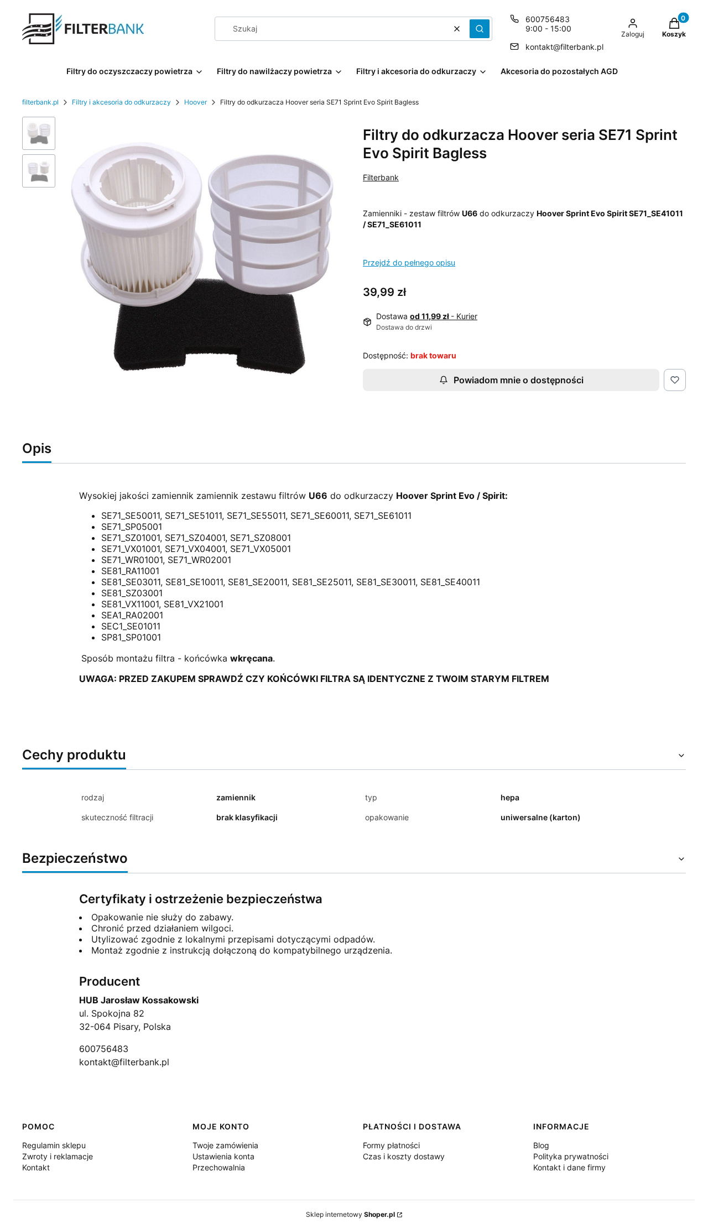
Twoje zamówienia (225, 1145)
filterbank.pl (40, 102)
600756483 (547, 19)
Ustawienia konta (223, 1156)
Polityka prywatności (570, 1156)
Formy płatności (391, 1145)
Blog (541, 1145)
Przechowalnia (218, 1167)
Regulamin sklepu (54, 1145)
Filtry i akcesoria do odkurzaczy (121, 102)
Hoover (195, 102)
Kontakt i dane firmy (569, 1167)
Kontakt (36, 1167)
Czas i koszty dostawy (404, 1156)
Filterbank (381, 177)
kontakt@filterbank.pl (564, 46)
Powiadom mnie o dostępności (519, 380)
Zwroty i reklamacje (57, 1156)
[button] (480, 28)
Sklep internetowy (350, 1214)
